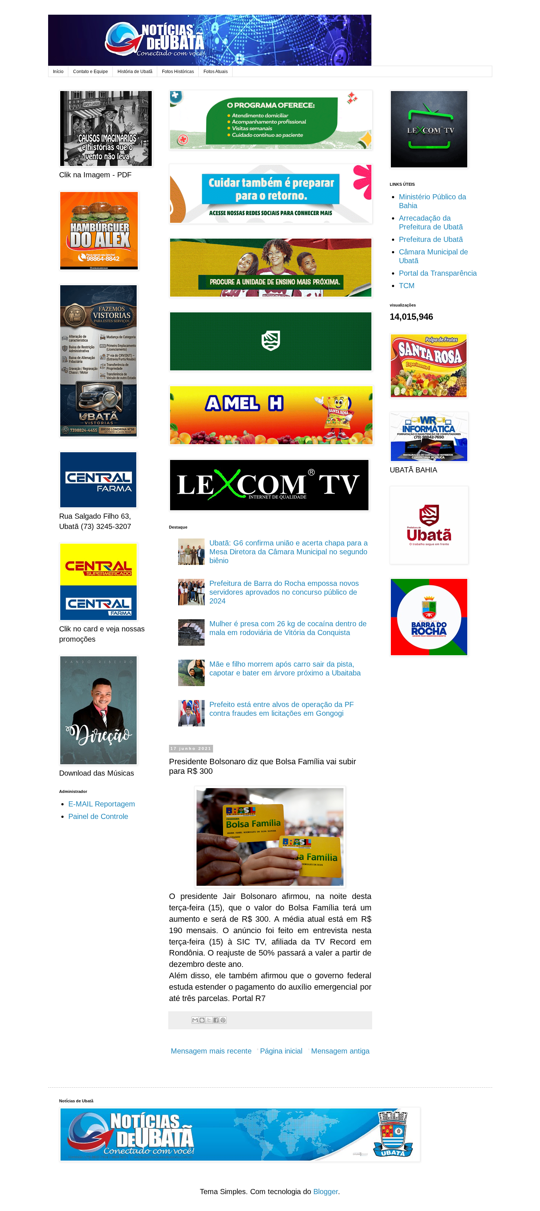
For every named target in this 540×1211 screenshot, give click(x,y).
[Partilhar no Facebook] (216, 1020)
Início (58, 71)
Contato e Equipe (90, 71)
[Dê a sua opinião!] (202, 1020)
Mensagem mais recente (211, 1051)
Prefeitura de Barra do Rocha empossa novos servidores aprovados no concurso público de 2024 (284, 592)
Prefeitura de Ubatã (431, 239)
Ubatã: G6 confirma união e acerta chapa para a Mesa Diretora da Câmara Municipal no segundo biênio (288, 552)
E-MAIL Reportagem (101, 804)
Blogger (325, 1192)
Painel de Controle (98, 816)
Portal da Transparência (438, 273)
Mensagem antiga (340, 1051)
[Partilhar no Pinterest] (223, 1020)
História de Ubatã (135, 71)
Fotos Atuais (216, 71)
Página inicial (281, 1051)
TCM (407, 286)
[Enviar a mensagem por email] (195, 1020)
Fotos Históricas (178, 71)
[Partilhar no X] (209, 1020)
